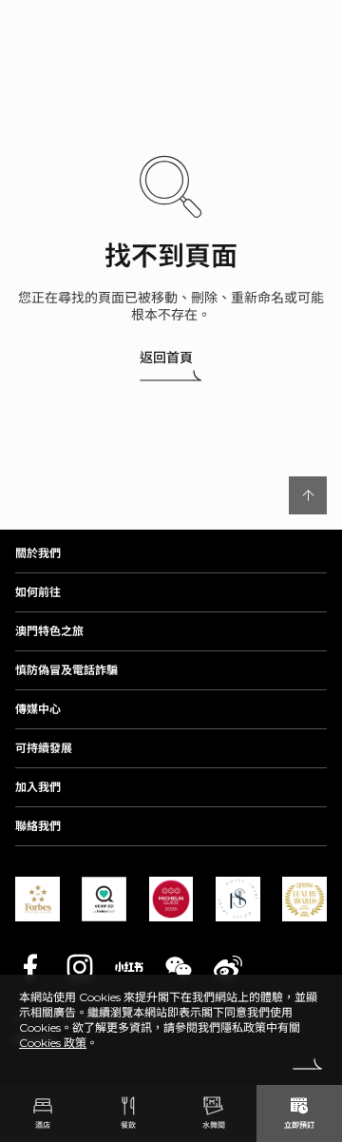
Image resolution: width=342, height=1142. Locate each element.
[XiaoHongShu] (129, 967)
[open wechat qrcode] (178, 967)
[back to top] (308, 495)
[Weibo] (228, 967)
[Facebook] (30, 967)
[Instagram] (80, 967)
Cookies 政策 (52, 1043)
